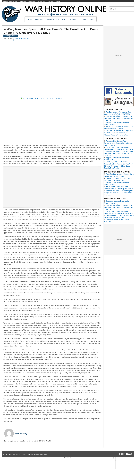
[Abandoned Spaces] (124, 454)
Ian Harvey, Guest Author (21, 38)
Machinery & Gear (52, 19)
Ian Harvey (21, 433)
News (30, 19)
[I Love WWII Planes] (129, 454)
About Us (23, 1)
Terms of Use (41, 1)
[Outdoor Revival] (122, 454)
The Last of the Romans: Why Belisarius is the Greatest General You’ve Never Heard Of (118, 143)
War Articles (39, 19)
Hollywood (74, 19)
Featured (6, 35)
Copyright (50, 1)
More (91, 19)
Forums (83, 19)
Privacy (58, 1)
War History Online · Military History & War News (30, 454)
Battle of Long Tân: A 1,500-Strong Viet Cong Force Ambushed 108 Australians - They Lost (118, 118)
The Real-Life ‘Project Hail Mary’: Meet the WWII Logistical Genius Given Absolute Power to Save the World (118, 133)
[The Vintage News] (120, 454)
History (64, 19)
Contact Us (31, 1)
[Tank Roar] (127, 454)
